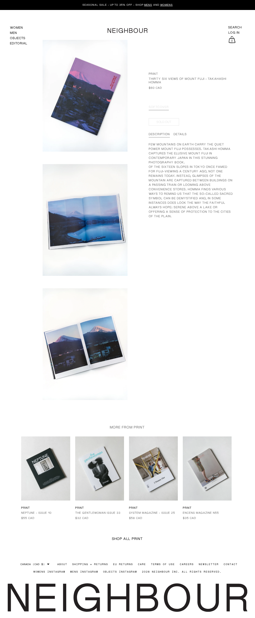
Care (142, 564)
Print (153, 74)
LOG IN (234, 32)
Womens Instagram (49, 571)
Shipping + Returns (90, 564)
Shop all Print (127, 538)
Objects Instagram (120, 571)
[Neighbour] (127, 29)
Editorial (18, 43)
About (62, 564)
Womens (166, 4)
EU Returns (123, 564)
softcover (159, 107)
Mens (148, 4)
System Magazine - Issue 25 (152, 512)
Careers (187, 564)
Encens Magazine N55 (201, 512)
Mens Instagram (84, 571)
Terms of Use (163, 564)
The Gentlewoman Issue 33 (98, 512)
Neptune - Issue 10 (36, 512)
